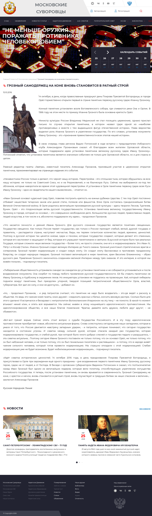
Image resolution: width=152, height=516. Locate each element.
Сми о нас (6, 495)
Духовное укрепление (36, 492)
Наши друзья (80, 482)
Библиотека (137, 21)
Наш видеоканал (120, 483)
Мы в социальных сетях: (123, 486)
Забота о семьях (60, 486)
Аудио (77, 495)
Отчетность (79, 498)
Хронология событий (36, 486)
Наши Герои (7, 492)
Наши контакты (8, 498)
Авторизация (100, 11)
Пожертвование (60, 482)
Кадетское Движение (36, 482)
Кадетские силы (34, 498)
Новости (57, 492)
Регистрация (124, 11)
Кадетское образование (37, 489)
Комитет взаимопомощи (37, 495)
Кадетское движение (62, 21)
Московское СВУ (9, 489)
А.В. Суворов (82, 21)
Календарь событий (133, 52)
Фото (77, 489)
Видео (77, 492)
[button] (76, 67)
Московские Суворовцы (51, 8)
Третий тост (58, 489)
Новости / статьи (39, 21)
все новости (145, 409)
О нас (6, 21)
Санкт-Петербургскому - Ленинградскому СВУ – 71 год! (35, 445)
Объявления (20, 21)
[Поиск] (140, 11)
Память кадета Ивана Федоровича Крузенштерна (108, 445)
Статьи (56, 495)
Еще (150, 21)
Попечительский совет (104, 21)
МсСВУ (123, 21)
